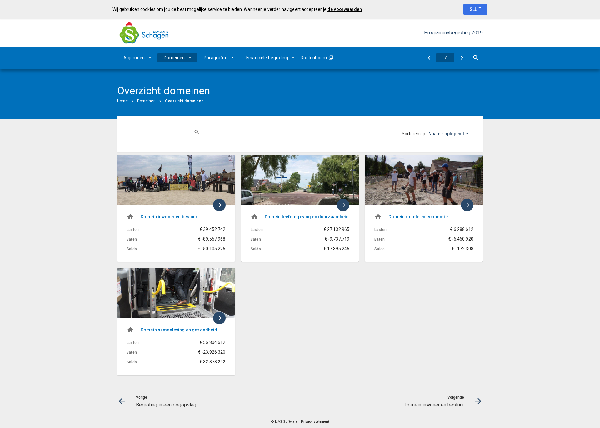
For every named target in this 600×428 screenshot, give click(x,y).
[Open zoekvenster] (476, 57)
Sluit (475, 9)
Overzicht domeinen (184, 101)
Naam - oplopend (446, 133)
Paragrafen (216, 57)
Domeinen (174, 57)
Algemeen (134, 57)
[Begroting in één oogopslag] (429, 57)
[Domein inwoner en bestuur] (462, 57)
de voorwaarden (345, 9)
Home (122, 101)
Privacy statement (315, 422)
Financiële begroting (267, 57)
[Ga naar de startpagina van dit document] (143, 33)
